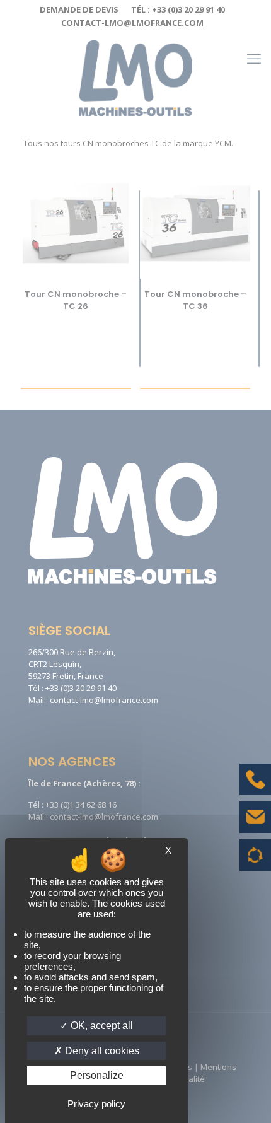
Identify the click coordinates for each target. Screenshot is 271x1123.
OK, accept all (100, 1025)
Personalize (97, 1075)
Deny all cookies (100, 1050)
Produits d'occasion (255, 861)
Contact (255, 826)
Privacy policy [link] (96, 1103)
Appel (255, 788)
